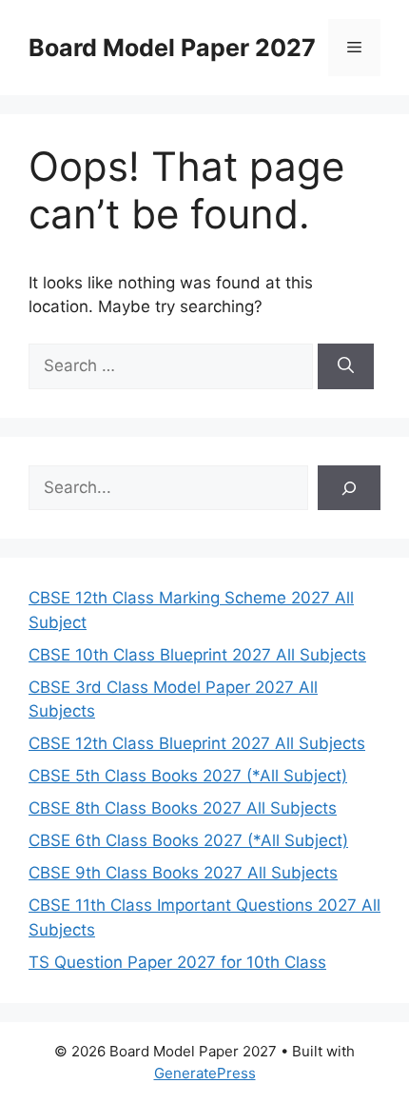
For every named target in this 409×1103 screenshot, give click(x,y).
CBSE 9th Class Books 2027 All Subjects (183, 872)
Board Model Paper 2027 (172, 47)
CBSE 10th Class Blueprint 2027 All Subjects (197, 654)
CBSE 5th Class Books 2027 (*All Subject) (188, 775)
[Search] (346, 366)
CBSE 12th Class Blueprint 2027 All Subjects (197, 743)
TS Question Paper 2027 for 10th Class (177, 962)
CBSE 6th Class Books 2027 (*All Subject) (188, 840)
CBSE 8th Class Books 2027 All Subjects (183, 807)
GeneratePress (205, 1073)
